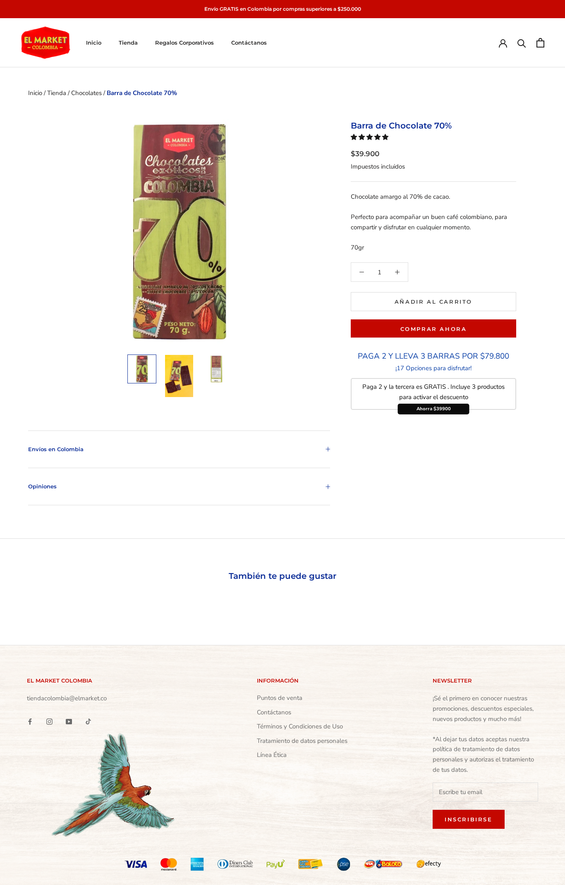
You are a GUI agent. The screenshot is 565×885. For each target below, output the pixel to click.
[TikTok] (88, 721)
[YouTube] (69, 721)
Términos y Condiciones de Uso (300, 726)
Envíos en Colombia (56, 449)
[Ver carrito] (540, 43)
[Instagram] (49, 721)
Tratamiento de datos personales (302, 741)
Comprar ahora (433, 329)
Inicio (93, 42)
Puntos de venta (279, 698)
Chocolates (87, 93)
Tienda (128, 42)
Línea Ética (272, 755)
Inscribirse (469, 819)
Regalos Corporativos (184, 42)
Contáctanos (249, 42)
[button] (370, 137)
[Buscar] (521, 42)
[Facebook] (30, 721)
